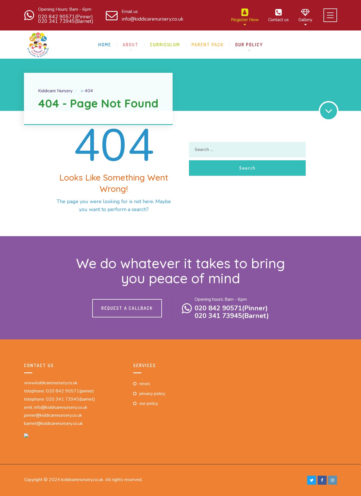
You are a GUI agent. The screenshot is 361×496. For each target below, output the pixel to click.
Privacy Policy (152, 393)
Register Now (245, 19)
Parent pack (207, 44)
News (144, 384)
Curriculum (165, 44)
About (130, 44)
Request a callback (127, 308)
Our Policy (249, 44)
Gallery (305, 19)
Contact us (278, 19)
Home (104, 44)
